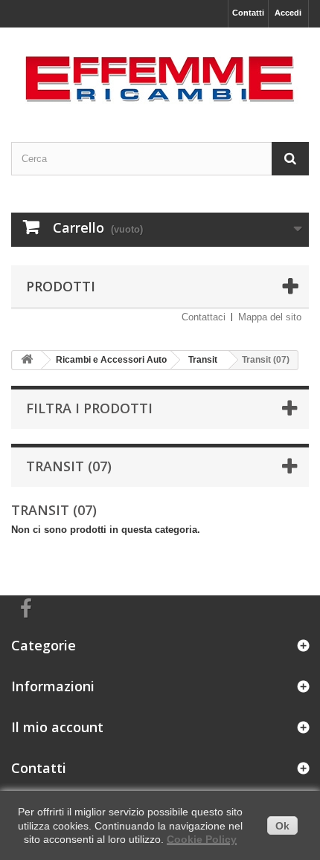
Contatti (248, 12)
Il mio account (57, 727)
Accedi (288, 12)
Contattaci (203, 317)
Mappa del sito (269, 317)
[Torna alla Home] (27, 360)
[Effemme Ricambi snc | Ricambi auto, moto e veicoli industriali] (160, 72)
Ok (282, 826)
